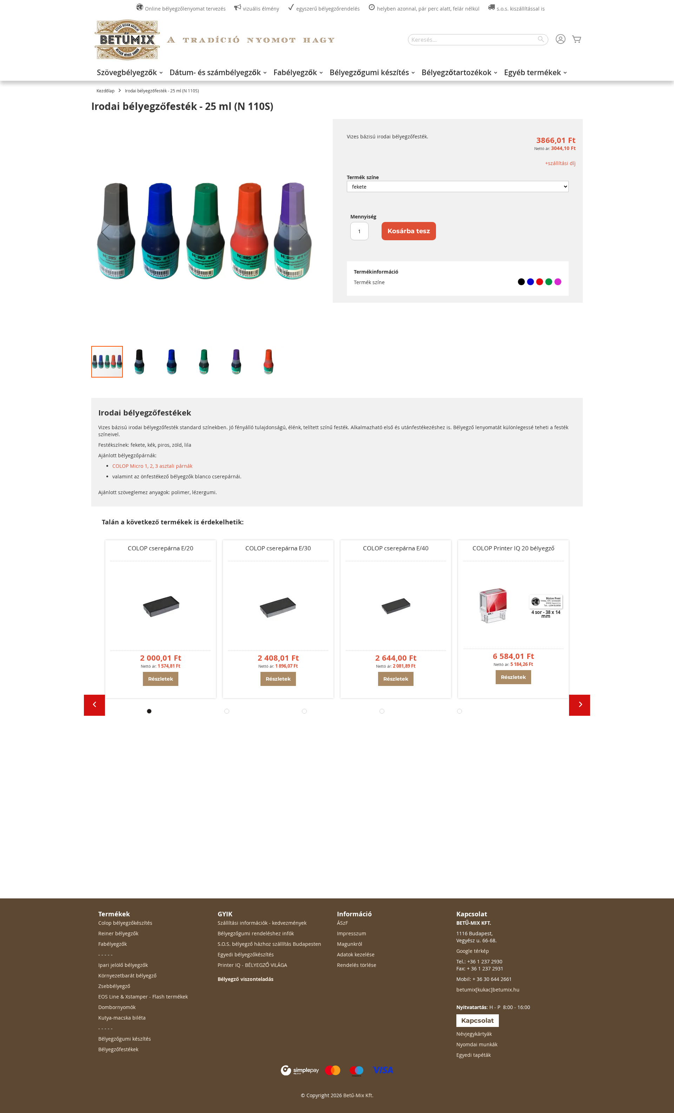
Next (579, 705)
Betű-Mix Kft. (358, 1095)
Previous (94, 705)
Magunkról (349, 944)
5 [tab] (459, 711)
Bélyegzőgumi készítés (124, 1038)
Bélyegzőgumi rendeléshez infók (256, 933)
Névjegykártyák (474, 1033)
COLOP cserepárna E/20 (160, 548)
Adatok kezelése (356, 954)
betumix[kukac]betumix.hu (488, 989)
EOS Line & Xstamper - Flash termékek (143, 996)
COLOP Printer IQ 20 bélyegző (513, 548)
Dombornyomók (117, 1007)
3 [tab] (304, 711)
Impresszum (351, 933)
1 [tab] (149, 711)
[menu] (337, 72)
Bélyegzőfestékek (118, 1049)
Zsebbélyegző (114, 986)
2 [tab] (226, 711)
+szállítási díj (560, 163)
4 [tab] (381, 711)
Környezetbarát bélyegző (127, 975)
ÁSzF (342, 922)
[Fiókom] (560, 40)
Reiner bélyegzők (118, 933)
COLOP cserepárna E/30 (278, 548)
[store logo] (126, 40)
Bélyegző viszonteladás (245, 979)
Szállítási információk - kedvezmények (262, 922)
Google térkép (472, 951)
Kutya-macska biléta (122, 1017)
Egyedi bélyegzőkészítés (246, 954)
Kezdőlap (105, 90)
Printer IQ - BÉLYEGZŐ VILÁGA (252, 965)
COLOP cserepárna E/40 (396, 548)
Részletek (160, 679)
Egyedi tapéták (473, 1055)
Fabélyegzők (112, 944)
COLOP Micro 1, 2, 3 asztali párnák (152, 466)
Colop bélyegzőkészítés (125, 922)
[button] (105, 232)
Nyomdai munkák (476, 1044)
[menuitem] (127, 72)
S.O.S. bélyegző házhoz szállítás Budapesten (269, 944)
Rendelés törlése (356, 965)
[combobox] (478, 39)
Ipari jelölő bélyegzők (123, 965)
